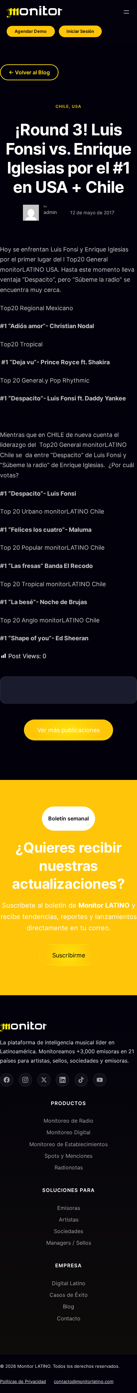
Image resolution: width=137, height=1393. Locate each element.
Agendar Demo (31, 31)
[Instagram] (25, 1079)
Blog (68, 1306)
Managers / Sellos (68, 1242)
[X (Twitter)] (44, 1079)
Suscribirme (68, 955)
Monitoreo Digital (68, 1132)
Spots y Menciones (68, 1155)
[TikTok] (81, 1079)
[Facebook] (6, 1079)
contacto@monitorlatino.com (83, 1381)
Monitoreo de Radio (68, 1120)
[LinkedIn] (62, 1079)
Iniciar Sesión (80, 31)
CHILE (62, 106)
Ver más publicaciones (68, 730)
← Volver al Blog (29, 72)
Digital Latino (68, 1283)
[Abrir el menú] (126, 12)
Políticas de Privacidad (23, 1381)
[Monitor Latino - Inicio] (34, 12)
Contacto (68, 1318)
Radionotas (69, 1167)
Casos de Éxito (69, 1294)
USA (76, 106)
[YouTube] (99, 1079)
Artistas (68, 1219)
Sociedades (68, 1231)
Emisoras (68, 1208)
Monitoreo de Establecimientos (68, 1144)
